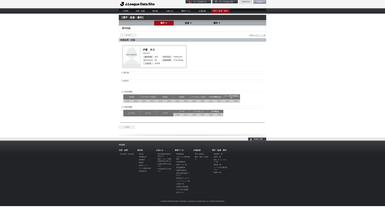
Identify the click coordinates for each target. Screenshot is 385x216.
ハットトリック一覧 (183, 181)
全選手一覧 (217, 157)
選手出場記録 (199, 154)
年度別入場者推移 (182, 187)
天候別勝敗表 (180, 162)
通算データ (185, 11)
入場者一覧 (180, 184)
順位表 (155, 11)
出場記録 (202, 11)
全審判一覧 (217, 172)
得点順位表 (142, 171)
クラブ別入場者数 (182, 189)
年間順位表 (142, 157)
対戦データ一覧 (181, 164)
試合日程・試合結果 (127, 154)
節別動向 (142, 159)
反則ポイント (143, 165)
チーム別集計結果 (145, 168)
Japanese (246, 2)
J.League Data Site (137, 4)
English (260, 2)
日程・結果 (140, 11)
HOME (126, 11)
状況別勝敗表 (180, 167)
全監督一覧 (217, 164)
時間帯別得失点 (181, 170)
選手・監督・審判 (220, 11)
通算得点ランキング (183, 178)
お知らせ (169, 11)
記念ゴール (180, 192)
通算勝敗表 (180, 154)
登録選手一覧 (218, 154)
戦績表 (141, 162)
